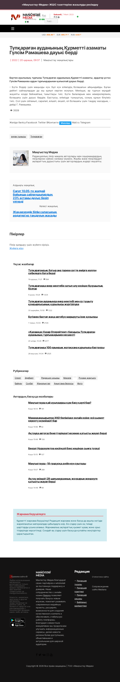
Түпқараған (36, 136)
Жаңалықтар (43, 383)
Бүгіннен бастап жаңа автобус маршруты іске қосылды (63, 316)
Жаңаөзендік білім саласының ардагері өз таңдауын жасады (35, 213)
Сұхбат (29, 383)
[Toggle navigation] (12, 28)
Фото (80, 383)
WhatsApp (65, 123)
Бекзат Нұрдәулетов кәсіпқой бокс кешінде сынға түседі (64, 448)
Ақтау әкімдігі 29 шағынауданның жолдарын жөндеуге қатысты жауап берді (62, 480)
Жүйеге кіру (17, 248)
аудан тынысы (18, 136)
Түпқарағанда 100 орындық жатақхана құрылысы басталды (66, 347)
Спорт (18, 378)
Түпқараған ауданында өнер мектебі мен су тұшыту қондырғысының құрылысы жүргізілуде (60, 303)
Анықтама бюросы (63, 383)
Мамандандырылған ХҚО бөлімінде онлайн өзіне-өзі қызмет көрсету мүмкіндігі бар (66, 419)
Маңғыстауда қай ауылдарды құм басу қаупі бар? (59, 402)
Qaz (38, 15)
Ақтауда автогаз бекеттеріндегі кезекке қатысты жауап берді (67, 433)
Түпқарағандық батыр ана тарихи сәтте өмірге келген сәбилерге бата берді (62, 272)
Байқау (18, 383)
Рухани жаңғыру (87, 378)
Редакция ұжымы (50, 378)
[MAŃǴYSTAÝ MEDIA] (16, 17)
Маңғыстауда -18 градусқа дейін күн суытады (57, 463)
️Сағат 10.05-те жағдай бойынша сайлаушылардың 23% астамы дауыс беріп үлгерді (33, 196)
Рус (44, 15)
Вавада (47, 595)
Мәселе (67, 378)
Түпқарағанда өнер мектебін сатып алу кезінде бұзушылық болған (65, 287)
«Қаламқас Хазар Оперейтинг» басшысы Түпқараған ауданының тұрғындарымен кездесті (61, 333)
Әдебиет (29, 378)
